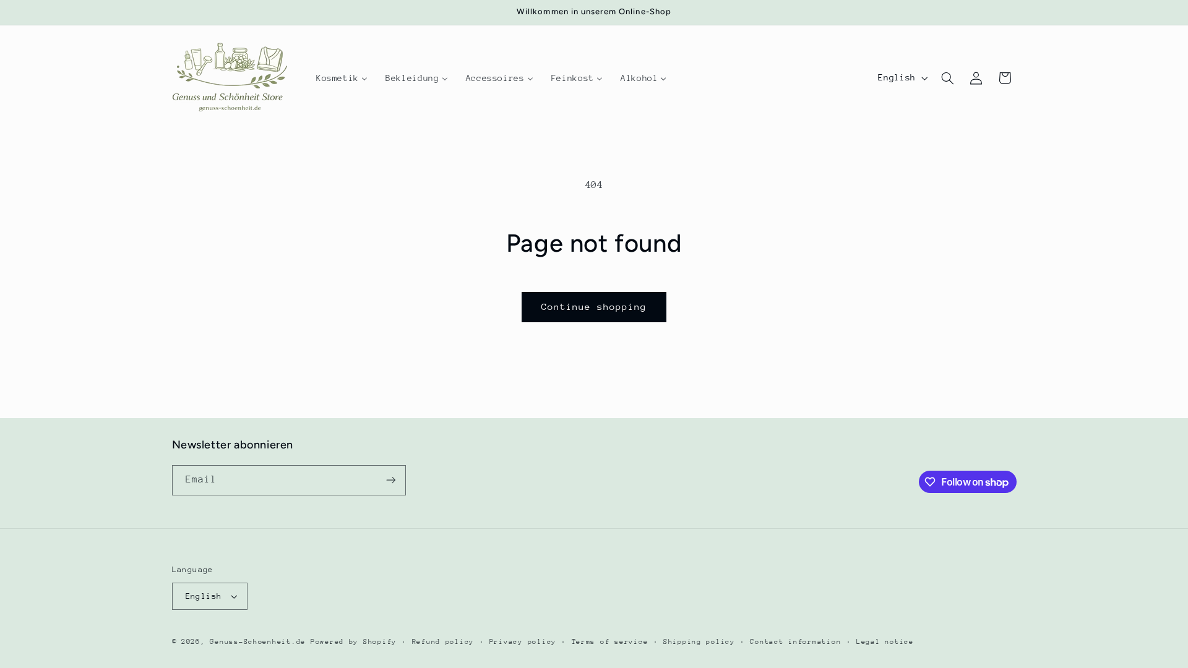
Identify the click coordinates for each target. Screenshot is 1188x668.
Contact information (795, 642)
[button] (947, 78)
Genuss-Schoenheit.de (258, 642)
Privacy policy (522, 642)
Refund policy (443, 642)
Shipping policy (699, 642)
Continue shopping (594, 306)
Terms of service (610, 642)
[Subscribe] (390, 480)
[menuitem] (341, 78)
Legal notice (885, 642)
